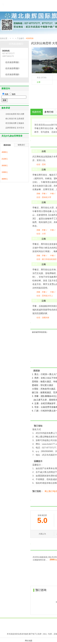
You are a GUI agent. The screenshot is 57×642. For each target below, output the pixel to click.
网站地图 (28, 641)
